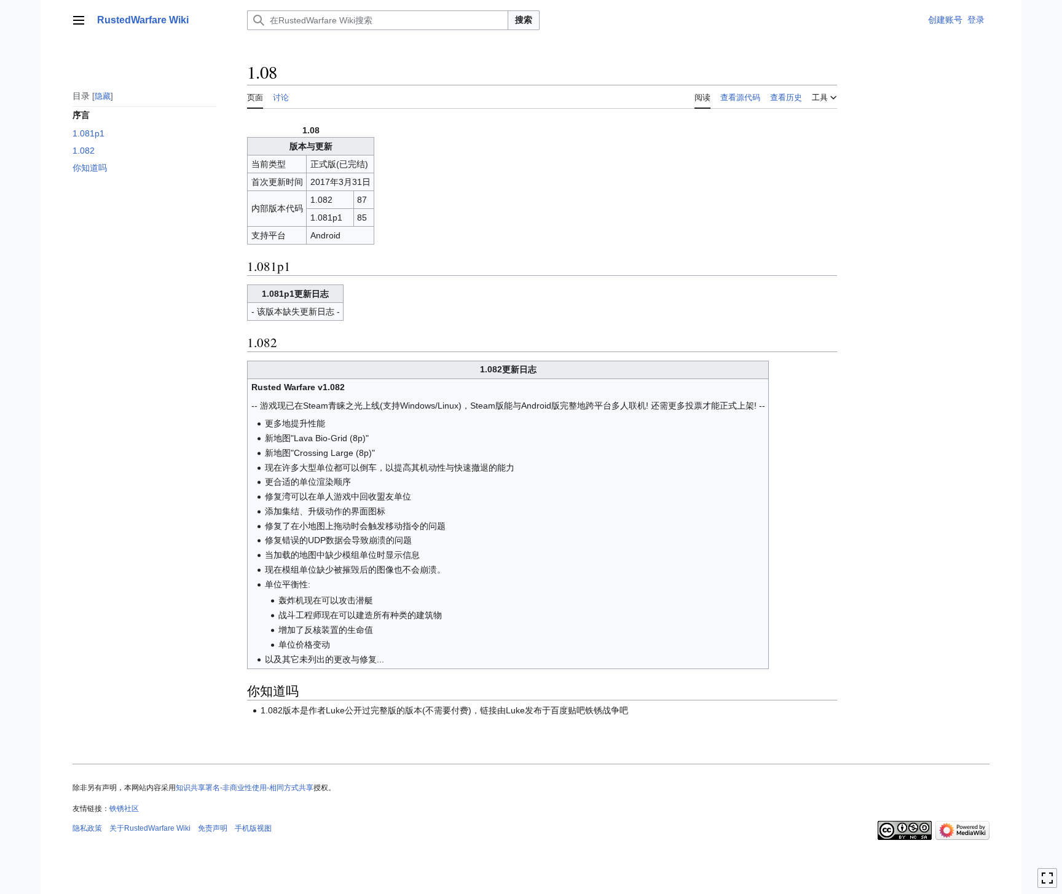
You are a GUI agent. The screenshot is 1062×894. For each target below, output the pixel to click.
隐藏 (103, 95)
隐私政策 (87, 828)
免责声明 (212, 828)
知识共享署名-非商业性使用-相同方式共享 (244, 787)
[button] (78, 20)
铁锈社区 (124, 808)
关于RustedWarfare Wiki (150, 828)
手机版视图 (253, 828)
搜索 (523, 20)
